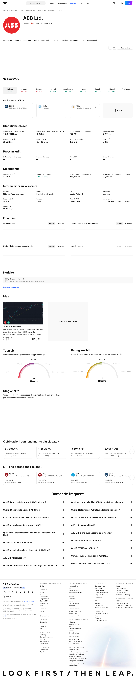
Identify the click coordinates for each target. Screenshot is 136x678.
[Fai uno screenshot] (110, 48)
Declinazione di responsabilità (78, 652)
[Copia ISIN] (123, 201)
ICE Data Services (28, 601)
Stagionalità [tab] (74, 40)
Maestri (97, 616)
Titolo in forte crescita (12, 326)
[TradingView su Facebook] (8, 591)
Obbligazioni (44, 596)
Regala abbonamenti (75, 592)
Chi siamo (71, 622)
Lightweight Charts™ (122, 590)
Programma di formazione (124, 607)
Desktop (42, 652)
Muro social (98, 588)
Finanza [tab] (18, 40)
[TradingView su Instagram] (16, 591)
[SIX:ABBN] (5, 322)
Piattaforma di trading (123, 595)
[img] (49, 23)
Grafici (42, 586)
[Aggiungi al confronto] (30, 107)
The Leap (71, 605)
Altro (89, 3)
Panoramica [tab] (7, 40)
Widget (118, 586)
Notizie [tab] (36, 40)
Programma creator (101, 592)
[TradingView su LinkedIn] (20, 591)
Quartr (6, 616)
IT (116, 3)
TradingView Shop (74, 639)
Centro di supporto (74, 628)
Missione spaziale (74, 624)
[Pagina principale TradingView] (5, 3)
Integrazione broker (122, 603)
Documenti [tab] (27, 40)
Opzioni (42, 639)
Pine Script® (44, 643)
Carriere (71, 631)
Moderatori (98, 597)
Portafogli (43, 635)
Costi (70, 588)
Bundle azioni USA (74, 616)
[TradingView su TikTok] (28, 591)
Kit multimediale (73, 633)
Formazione (99, 605)
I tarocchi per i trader (75, 641)
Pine (41, 605)
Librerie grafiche (121, 588)
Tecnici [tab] (55, 40)
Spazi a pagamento (101, 620)
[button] (56, 3)
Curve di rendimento (46, 637)
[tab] (51, 223)
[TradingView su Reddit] (32, 591)
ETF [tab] (83, 40)
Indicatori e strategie (102, 613)
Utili (41, 624)
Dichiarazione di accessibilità (77, 658)
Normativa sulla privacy (76, 654)
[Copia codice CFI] (12, 209)
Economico (43, 622)
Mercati (73, 3)
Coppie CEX (44, 601)
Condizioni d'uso (73, 650)
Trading (97, 603)
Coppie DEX (44, 603)
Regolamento (99, 595)
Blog (69, 626)
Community (62, 3)
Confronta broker (74, 603)
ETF (41, 594)
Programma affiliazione (123, 605)
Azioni (42, 592)
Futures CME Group (74, 611)
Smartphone (44, 650)
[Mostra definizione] (26, 131)
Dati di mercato (73, 590)
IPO (41, 628)
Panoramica (72, 599)
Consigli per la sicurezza (76, 660)
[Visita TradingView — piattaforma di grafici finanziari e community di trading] (11, 79)
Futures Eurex (72, 613)
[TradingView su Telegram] (24, 591)
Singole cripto (44, 599)
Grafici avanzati (121, 592)
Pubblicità (119, 601)
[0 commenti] (33, 339)
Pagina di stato (73, 665)
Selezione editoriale (101, 607)
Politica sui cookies (74, 656)
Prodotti (51, 3)
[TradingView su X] (4, 591)
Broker (81, 3)
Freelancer (98, 618)
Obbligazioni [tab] (92, 40)
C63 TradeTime (73, 643)
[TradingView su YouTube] (12, 591)
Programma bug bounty (76, 663)
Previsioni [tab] (64, 40)
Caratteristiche (73, 586)
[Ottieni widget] (114, 48)
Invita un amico (100, 590)
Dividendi (43, 626)
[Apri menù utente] (122, 3)
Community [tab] (45, 40)
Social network (100, 586)
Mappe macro (44, 641)
